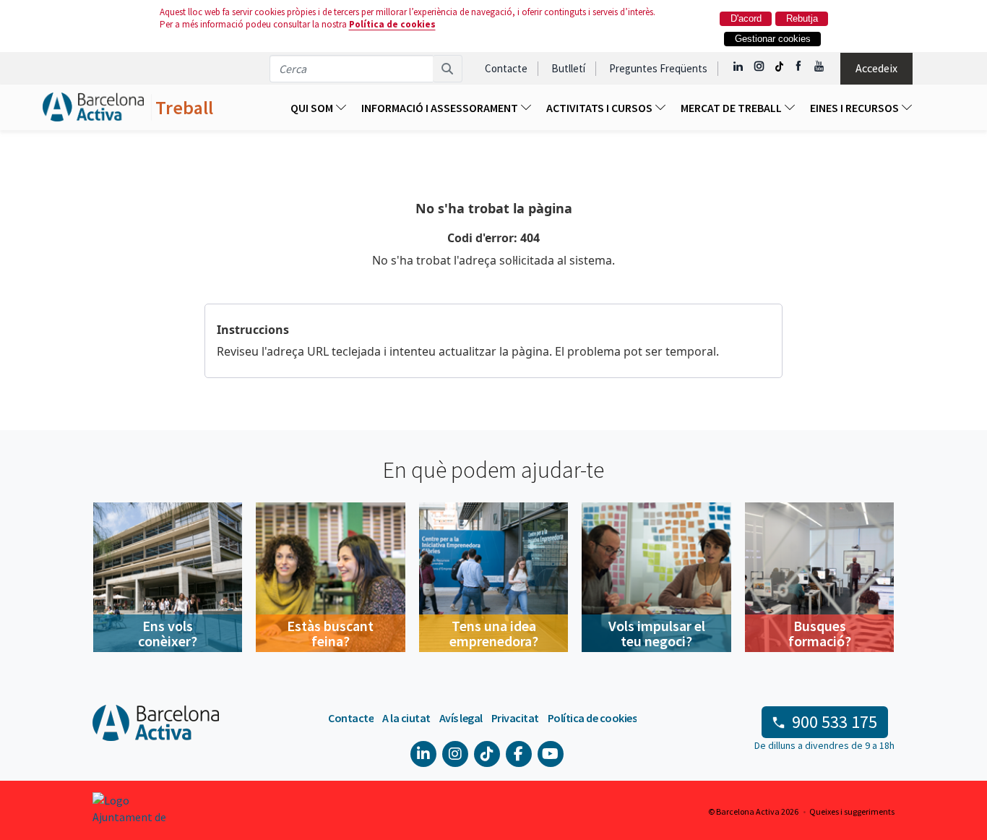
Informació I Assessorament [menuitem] (440, 107)
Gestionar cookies (773, 38)
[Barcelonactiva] (93, 107)
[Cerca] (447, 68)
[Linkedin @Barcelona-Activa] (739, 66)
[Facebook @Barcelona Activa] (799, 66)
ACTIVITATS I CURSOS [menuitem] (600, 107)
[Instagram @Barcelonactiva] (759, 66)
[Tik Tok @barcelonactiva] (779, 66)
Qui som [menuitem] (312, 107)
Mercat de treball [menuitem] (732, 107)
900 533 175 (834, 722)
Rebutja (802, 18)
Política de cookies (392, 24)
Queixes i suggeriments (852, 811)
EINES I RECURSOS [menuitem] (855, 107)
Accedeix (876, 68)
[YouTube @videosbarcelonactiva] (820, 66)
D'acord (746, 18)
